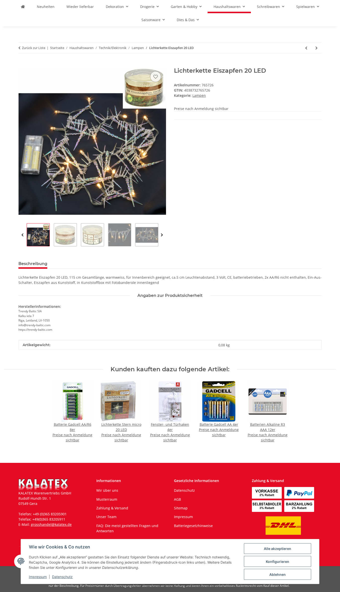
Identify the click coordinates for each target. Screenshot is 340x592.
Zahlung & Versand (112, 508)
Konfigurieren (277, 561)
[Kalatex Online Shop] (23, 6)
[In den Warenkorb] (22, 64)
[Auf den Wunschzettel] (155, 76)
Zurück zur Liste (33, 48)
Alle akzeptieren (277, 548)
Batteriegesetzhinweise (193, 525)
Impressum (38, 577)
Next (162, 235)
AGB (177, 499)
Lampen (199, 95)
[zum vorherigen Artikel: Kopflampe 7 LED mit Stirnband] (306, 48)
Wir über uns (107, 490)
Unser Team (106, 516)
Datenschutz (62, 577)
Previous (22, 235)
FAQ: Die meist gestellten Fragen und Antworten (127, 528)
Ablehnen (277, 574)
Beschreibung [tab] (32, 263)
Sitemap (181, 508)
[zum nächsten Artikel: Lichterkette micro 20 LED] (316, 48)
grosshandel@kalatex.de (51, 524)
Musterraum (106, 499)
